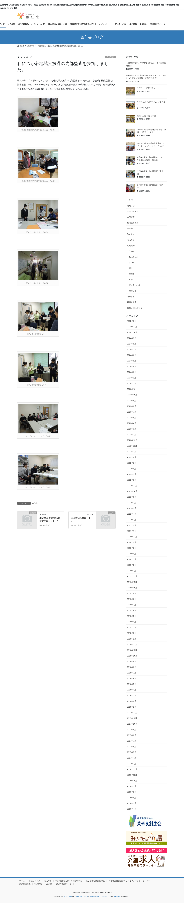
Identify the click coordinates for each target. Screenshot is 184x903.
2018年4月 (131, 690)
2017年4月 (131, 758)
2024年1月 (131, 383)
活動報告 (131, 245)
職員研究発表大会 (134, 308)
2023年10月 (132, 395)
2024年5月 (131, 361)
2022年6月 (131, 457)
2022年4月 (131, 469)
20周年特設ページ (64, 884)
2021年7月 (131, 503)
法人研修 (131, 234)
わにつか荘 (133, 257)
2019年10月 (132, 588)
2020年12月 (132, 537)
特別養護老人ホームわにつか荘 (68, 881)
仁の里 (132, 262)
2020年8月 (131, 548)
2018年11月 (132, 650)
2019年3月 (131, 627)
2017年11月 (132, 718)
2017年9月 (131, 729)
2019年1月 (131, 639)
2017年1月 (131, 764)
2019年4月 (131, 622)
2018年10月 (132, 656)
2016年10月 (132, 781)
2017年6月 (131, 746)
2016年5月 (131, 803)
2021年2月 (131, 525)
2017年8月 (131, 735)
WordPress (68, 896)
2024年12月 (132, 327)
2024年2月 (131, 378)
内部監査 (110, 57)
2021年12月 (132, 486)
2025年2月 (131, 321)
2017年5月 (131, 752)
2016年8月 (131, 792)
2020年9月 (131, 542)
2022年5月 (131, 463)
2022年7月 (131, 451)
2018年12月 (132, 644)
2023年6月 (131, 417)
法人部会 (131, 240)
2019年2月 (131, 633)
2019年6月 (131, 610)
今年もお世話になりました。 (149, 88)
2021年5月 (131, 508)
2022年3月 (131, 474)
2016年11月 (132, 775)
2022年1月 (131, 480)
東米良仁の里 (134, 285)
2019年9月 (131, 593)
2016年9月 (131, 786)
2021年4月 (131, 514)
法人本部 (48, 881)
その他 (132, 251)
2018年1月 (131, 707)
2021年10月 (132, 491)
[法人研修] (105, 517)
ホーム (22, 881)
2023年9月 (131, 400)
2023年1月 (131, 434)
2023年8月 (131, 406)
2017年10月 (132, 724)
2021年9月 (131, 497)
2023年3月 (131, 429)
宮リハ (132, 268)
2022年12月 (132, 440)
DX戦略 (49, 884)
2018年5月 (131, 684)
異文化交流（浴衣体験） (147, 116)
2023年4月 (131, 423)
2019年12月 (132, 576)
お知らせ (131, 206)
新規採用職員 (132, 223)
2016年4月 (131, 809)
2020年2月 (131, 565)
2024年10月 (132, 332)
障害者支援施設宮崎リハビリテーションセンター (129, 881)
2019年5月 (131, 616)
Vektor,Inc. (117, 896)
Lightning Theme (81, 896)
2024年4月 (131, 366)
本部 (131, 279)
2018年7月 (131, 673)
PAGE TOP (177, 873)
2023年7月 (131, 412)
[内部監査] (27, 517)
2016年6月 (131, 798)
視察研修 (132, 291)
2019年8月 (131, 599)
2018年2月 (131, 701)
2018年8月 (131, 667)
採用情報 (38, 884)
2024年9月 (131, 338)
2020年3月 (131, 559)
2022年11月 (132, 446)
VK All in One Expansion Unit (100, 896)
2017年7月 (131, 741)
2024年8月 (131, 344)
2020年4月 (131, 554)
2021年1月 (131, 531)
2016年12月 (132, 769)
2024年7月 (131, 349)
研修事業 (131, 296)
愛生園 (132, 274)
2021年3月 (131, 520)
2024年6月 (131, 355)
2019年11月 (132, 582)
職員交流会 (131, 302)
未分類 (130, 228)
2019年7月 (131, 605)
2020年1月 (131, 571)
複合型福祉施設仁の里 (95, 881)
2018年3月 (131, 695)
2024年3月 (131, 372)
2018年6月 (131, 678)
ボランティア (132, 211)
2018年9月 (131, 661)
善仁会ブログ (34, 881)
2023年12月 (132, 389)
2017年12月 (132, 712)
